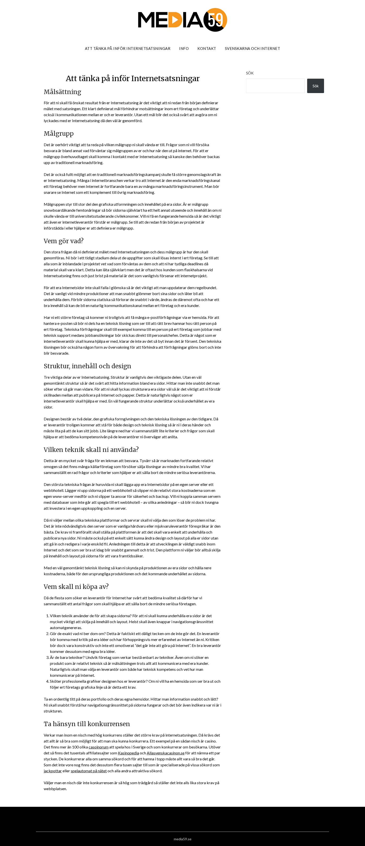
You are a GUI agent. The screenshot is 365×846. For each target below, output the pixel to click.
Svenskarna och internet (252, 48)
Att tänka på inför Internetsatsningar (128, 48)
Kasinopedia (128, 752)
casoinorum (99, 746)
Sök (250, 73)
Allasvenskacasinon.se (165, 752)
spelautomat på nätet (89, 770)
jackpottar (53, 770)
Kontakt (206, 48)
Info (184, 48)
